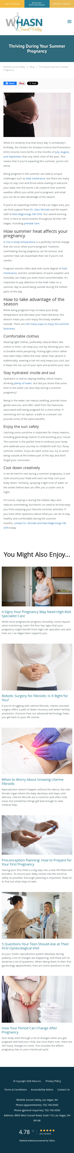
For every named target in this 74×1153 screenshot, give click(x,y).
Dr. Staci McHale (40, 209)
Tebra (52, 1140)
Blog (32, 66)
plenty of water (23, 383)
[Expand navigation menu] (69, 21)
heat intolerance (35, 178)
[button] (37, 4)
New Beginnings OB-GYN (27, 214)
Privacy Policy (53, 1081)
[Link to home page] (32, 21)
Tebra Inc (36, 1081)
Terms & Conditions (15, 1089)
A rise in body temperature (19, 242)
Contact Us (63, 1089)
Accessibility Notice (42, 1089)
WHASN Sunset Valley (14, 66)
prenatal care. (32, 223)
